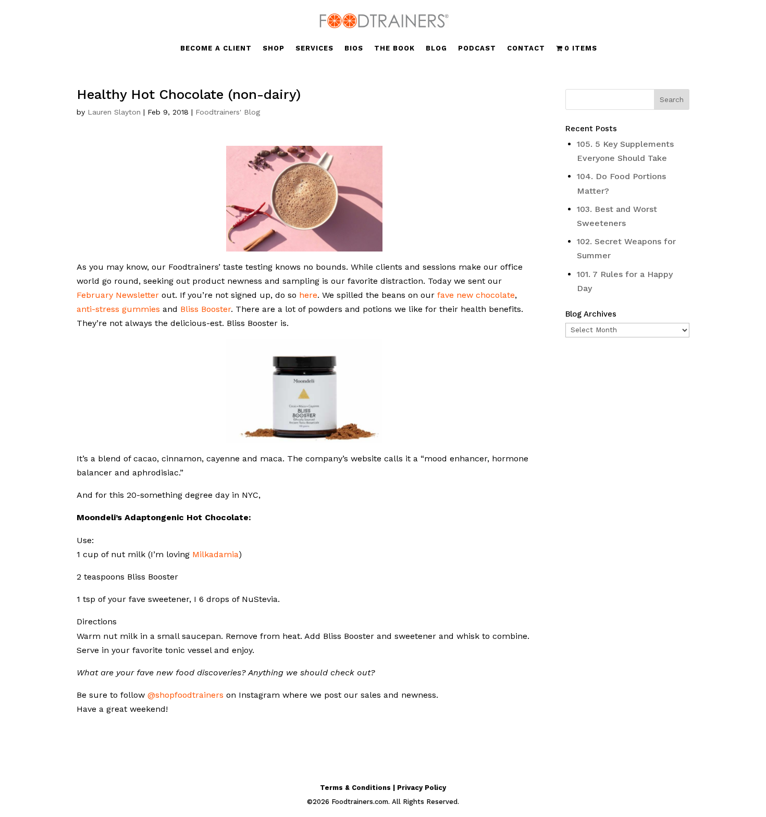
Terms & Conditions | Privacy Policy (383, 787)
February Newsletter (118, 295)
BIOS (353, 48)
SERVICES (314, 48)
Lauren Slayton (114, 112)
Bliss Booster (205, 309)
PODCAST (477, 48)
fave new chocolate (476, 295)
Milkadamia (215, 554)
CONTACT (526, 48)
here (308, 295)
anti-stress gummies (118, 309)
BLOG (436, 48)
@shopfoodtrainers (185, 695)
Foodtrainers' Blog (227, 112)
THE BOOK (394, 48)
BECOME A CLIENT (216, 48)
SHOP (274, 48)
